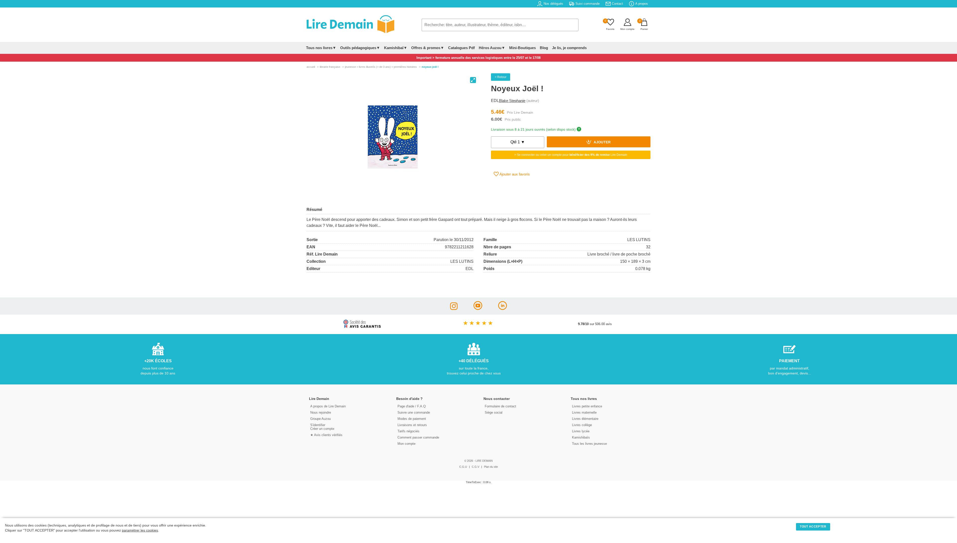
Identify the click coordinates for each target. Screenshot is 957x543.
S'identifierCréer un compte (322, 427)
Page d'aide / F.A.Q (412, 406)
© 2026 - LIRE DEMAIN (478, 460)
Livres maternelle (584, 412)
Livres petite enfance (587, 406)
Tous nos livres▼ (321, 48)
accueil (311, 66)
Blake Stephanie (512, 100)
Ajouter (602, 142)
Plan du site (491, 466)
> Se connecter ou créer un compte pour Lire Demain (570, 155)
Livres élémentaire (585, 419)
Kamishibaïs (581, 437)
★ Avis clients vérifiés (326, 435)
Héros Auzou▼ (492, 48)
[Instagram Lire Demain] (454, 308)
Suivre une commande (414, 412)
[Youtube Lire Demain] (478, 308)
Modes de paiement (412, 419)
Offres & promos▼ (427, 48)
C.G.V (475, 466)
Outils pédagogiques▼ (360, 48)
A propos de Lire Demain (328, 406)
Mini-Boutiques (522, 48)
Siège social (493, 412)
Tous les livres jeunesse (589, 444)
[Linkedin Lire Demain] (502, 308)
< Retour (500, 77)
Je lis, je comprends (569, 48)
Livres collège (582, 425)
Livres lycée (580, 431)
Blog (544, 48)
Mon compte (406, 444)
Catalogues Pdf (461, 48)
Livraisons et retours (412, 425)
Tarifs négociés (408, 431)
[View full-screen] (473, 80)
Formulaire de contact (500, 406)
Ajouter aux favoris (514, 174)
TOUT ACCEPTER (813, 526)
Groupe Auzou (320, 419)
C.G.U (463, 466)
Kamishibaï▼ (395, 48)
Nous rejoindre (320, 412)
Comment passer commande (418, 437)
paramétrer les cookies (140, 530)
